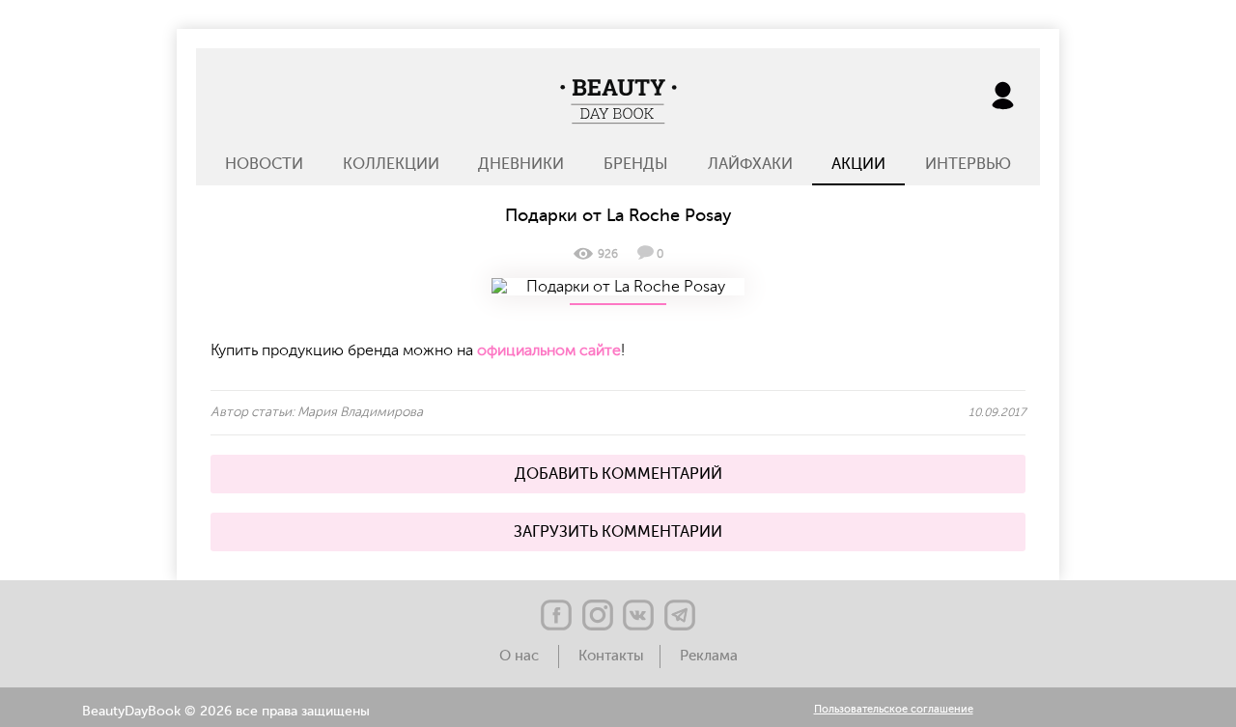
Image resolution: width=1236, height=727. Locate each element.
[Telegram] (679, 615)
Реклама (709, 656)
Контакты (611, 656)
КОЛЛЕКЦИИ (391, 164)
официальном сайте (549, 350)
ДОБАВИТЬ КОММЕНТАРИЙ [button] (618, 474)
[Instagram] (597, 615)
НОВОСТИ (264, 164)
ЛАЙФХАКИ (750, 164)
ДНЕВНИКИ (521, 164)
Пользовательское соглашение (893, 710)
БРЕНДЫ (636, 164)
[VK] (638, 615)
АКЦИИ (858, 164)
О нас (521, 656)
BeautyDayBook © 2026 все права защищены (226, 711)
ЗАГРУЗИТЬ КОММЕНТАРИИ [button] (618, 532)
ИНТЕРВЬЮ (968, 164)
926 (608, 254)
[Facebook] (556, 615)
